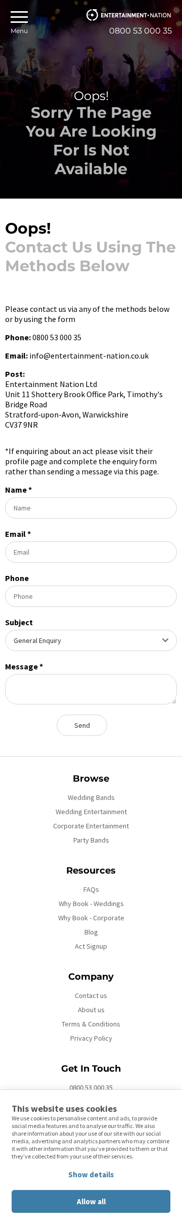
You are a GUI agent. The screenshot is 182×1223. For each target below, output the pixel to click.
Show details (91, 1174)
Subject (19, 622)
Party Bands (91, 840)
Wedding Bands (91, 797)
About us (91, 1009)
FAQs (91, 889)
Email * (18, 534)
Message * (24, 666)
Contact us (91, 995)
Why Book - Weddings (91, 903)
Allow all (91, 1201)
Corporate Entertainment (91, 825)
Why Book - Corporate (91, 917)
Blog (91, 932)
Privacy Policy (91, 1038)
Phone (17, 578)
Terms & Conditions (91, 1023)
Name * (18, 490)
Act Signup (91, 946)
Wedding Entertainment (91, 811)
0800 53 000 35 (91, 1087)
